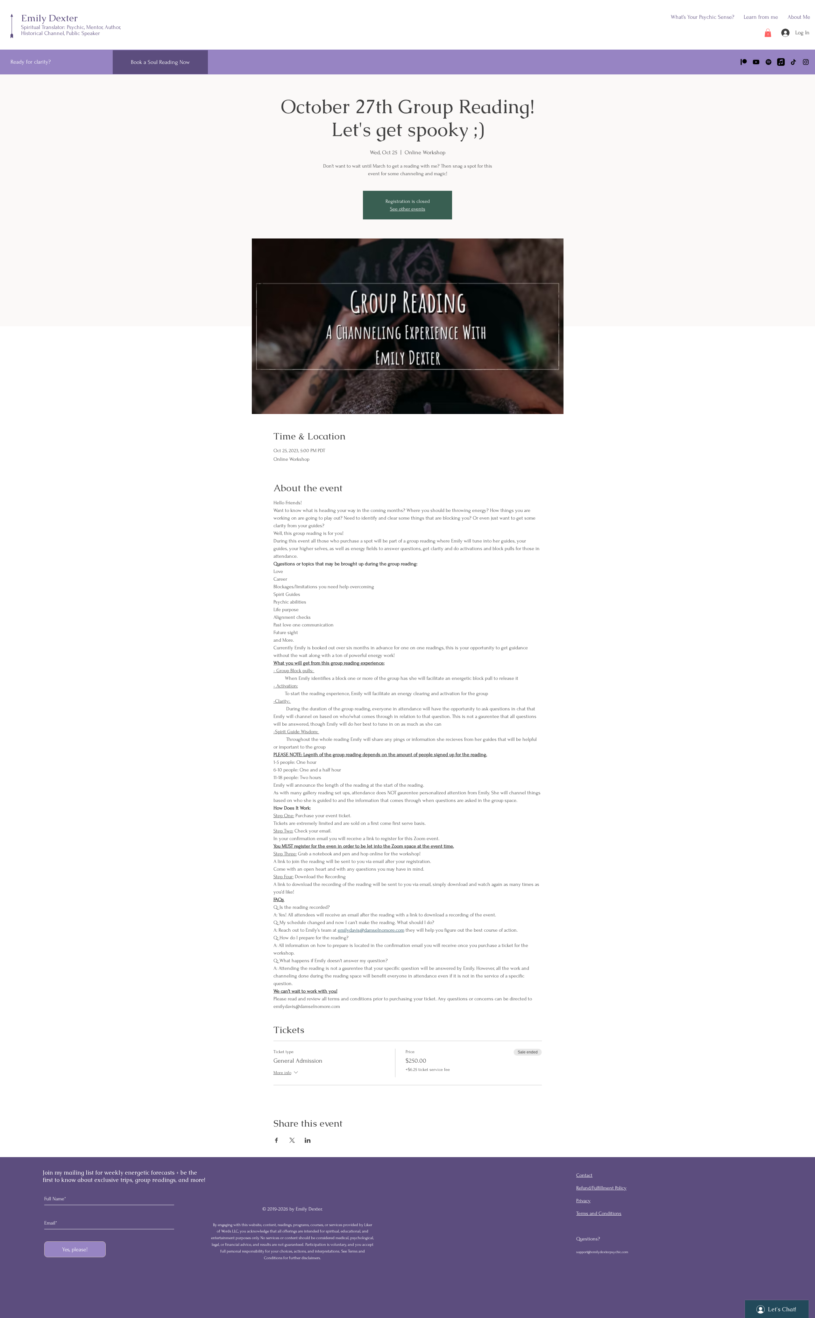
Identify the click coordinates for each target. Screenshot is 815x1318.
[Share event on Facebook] (276, 1140)
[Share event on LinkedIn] (308, 1140)
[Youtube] (756, 62)
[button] (761, 17)
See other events (407, 209)
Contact (584, 1175)
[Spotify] (768, 62)
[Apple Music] (781, 62)
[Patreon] (744, 62)
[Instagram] (806, 62)
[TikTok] (793, 62)
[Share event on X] (292, 1140)
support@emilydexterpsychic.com (602, 1252)
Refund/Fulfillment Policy (601, 1188)
